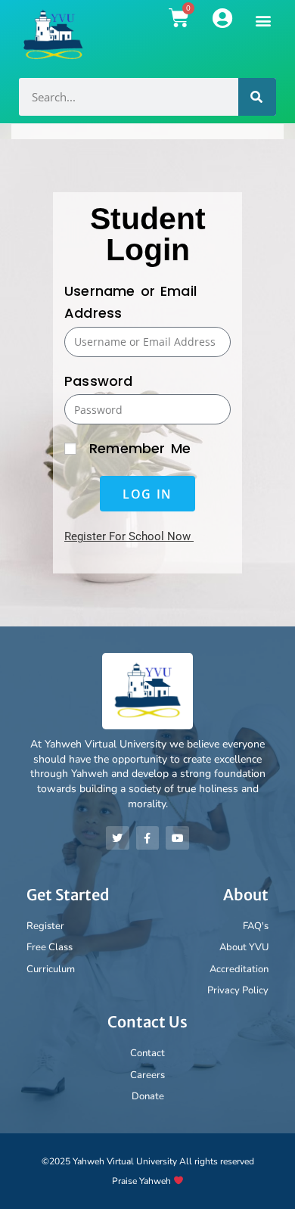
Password (98, 380)
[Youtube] (177, 838)
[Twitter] (117, 838)
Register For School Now (127, 536)
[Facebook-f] (148, 838)
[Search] (257, 97)
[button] (263, 20)
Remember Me (137, 448)
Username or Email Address (130, 301)
